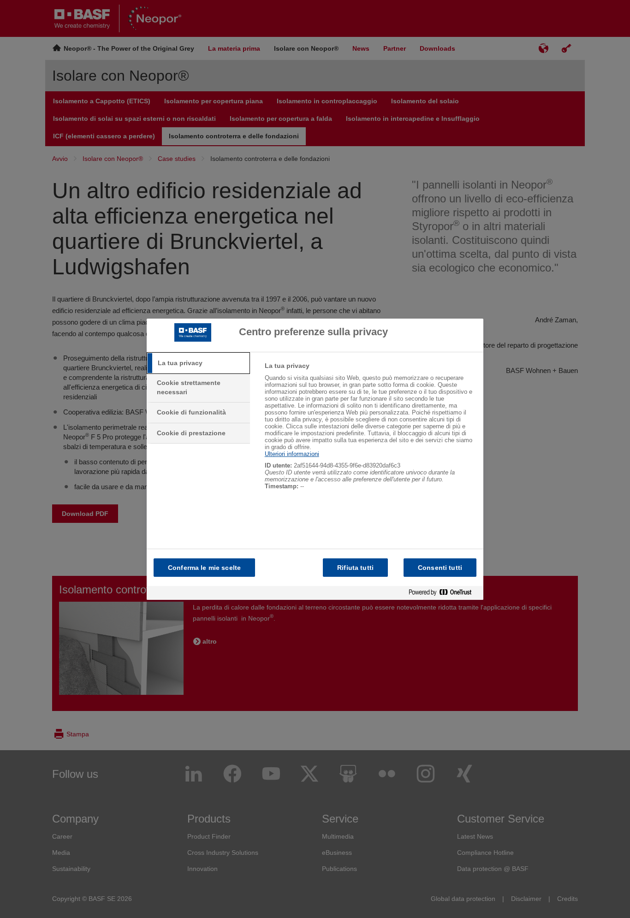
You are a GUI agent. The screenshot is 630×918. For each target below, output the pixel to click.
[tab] (198, 363)
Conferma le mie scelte (204, 567)
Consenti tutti (440, 567)
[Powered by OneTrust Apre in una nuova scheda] (444, 592)
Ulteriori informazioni (292, 453)
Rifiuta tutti (355, 567)
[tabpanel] (370, 430)
